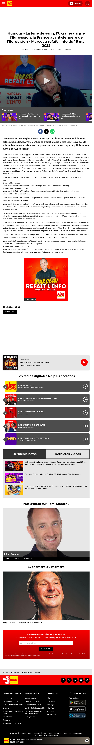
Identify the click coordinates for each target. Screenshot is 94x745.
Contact (23, 733)
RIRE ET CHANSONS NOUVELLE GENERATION (37, 398)
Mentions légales (34, 733)
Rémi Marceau (11, 554)
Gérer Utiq (38, 735)
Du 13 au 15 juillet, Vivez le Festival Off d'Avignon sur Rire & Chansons (53, 474)
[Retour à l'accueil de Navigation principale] (9, 3)
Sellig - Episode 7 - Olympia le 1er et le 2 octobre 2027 (24, 622)
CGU (44, 733)
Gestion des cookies (51, 735)
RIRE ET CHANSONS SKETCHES (31, 412)
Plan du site (13, 733)
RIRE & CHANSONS (26, 385)
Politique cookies (55, 733)
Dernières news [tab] (24, 454)
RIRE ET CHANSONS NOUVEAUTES (34, 362)
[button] (46, 81)
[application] (46, 81)
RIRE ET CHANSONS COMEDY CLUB (33, 438)
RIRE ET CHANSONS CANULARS (31, 425)
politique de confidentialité (32, 655)
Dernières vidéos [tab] (68, 454)
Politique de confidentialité (73, 733)
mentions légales (19, 655)
